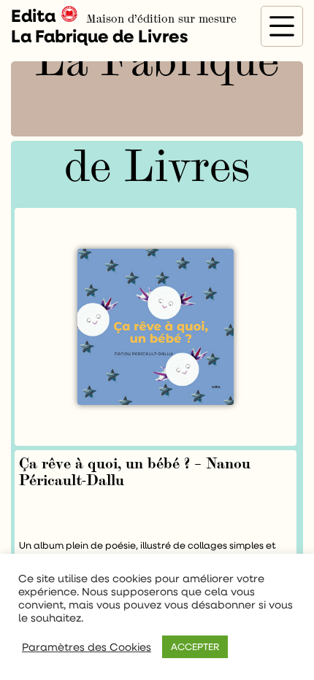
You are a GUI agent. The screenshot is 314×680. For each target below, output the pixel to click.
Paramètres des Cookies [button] (86, 647)
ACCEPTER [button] (195, 646)
